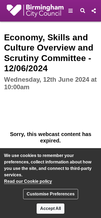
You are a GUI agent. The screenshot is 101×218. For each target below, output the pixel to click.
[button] (70, 10)
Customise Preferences (51, 194)
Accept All (50, 208)
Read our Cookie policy (28, 181)
